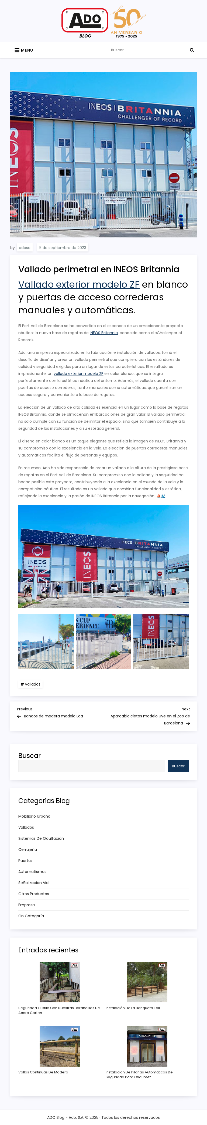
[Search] (192, 50)
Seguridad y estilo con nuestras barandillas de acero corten (59, 1010)
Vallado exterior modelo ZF (79, 284)
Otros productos (33, 893)
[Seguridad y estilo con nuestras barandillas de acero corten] (60, 982)
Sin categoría (31, 916)
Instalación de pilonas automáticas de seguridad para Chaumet (139, 1075)
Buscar (29, 755)
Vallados (32, 684)
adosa (24, 247)
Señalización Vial (33, 882)
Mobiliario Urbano (34, 816)
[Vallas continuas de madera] (60, 1046)
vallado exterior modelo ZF (78, 373)
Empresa (26, 905)
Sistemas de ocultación (41, 838)
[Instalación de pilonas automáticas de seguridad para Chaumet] (147, 1046)
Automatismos (32, 871)
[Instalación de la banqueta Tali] (147, 982)
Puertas (25, 860)
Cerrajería (27, 849)
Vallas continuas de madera (43, 1072)
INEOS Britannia (104, 332)
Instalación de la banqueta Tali (133, 1008)
